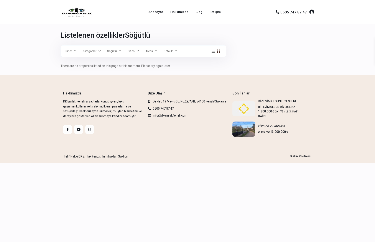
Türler (68, 51)
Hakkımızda (179, 12)
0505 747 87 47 (293, 12)
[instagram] (89, 129)
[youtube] (78, 129)
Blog (199, 12)
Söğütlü (112, 51)
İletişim (215, 12)
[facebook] (67, 129)
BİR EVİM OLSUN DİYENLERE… (278, 101)
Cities (131, 51)
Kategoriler (89, 51)
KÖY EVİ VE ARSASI (271, 126)
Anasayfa (155, 12)
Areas (149, 51)
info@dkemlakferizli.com (170, 115)
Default (168, 51)
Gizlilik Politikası (300, 156)
